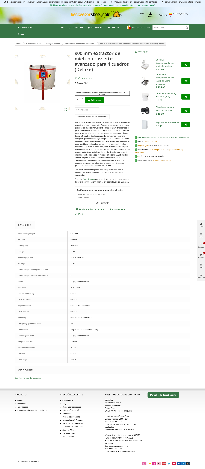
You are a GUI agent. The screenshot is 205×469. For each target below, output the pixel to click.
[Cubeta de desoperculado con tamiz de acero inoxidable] (145, 81)
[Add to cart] (185, 64)
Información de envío (71, 410)
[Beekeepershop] (102, 15)
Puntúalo (104, 203)
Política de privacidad (71, 417)
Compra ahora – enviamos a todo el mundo (183, 2)
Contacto (77, 27)
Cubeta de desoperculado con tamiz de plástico (165, 63)
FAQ (64, 404)
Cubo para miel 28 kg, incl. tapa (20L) (166, 95)
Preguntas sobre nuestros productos (32, 410)
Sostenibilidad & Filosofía (72, 423)
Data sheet (24, 225)
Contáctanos (67, 400)
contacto (126, 172)
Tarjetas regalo (23, 407)
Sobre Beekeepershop (71, 407)
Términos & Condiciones (72, 427)
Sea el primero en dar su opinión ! (28, 378)
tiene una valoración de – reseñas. (163, 137)
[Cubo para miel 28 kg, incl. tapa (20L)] (145, 97)
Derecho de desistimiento (163, 395)
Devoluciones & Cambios (72, 420)
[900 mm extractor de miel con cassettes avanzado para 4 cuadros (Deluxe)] (66, 109)
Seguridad (66, 414)
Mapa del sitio (68, 437)
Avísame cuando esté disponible (92, 116)
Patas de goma (89, 179)
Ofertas (115, 27)
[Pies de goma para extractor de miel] (145, 111)
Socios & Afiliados (69, 430)
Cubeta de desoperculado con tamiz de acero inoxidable (165, 79)
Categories (26, 27)
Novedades (96, 27)
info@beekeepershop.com (121, 411)
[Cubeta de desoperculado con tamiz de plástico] (145, 65)
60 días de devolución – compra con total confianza (135, 2)
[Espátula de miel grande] (145, 124)
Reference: (79, 83)
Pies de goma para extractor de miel (165, 109)
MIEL (22, 34)
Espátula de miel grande (167, 122)
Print (80, 214)
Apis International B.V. (114, 449)
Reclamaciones (68, 433)
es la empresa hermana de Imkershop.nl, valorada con (56, 2)
